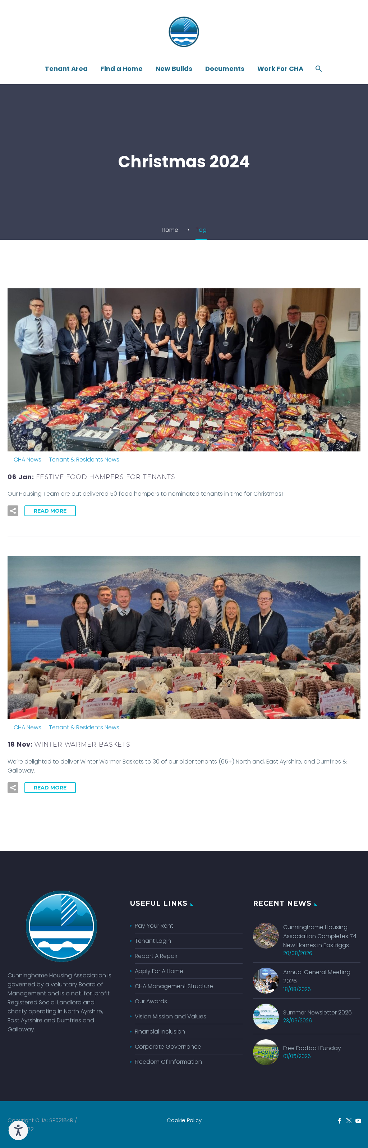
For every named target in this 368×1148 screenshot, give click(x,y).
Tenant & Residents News (84, 459)
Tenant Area (66, 68)
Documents (224, 68)
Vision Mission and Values (170, 1016)
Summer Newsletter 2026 (317, 1012)
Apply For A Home (159, 971)
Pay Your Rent (154, 926)
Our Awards (151, 1001)
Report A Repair (156, 956)
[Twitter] (349, 1121)
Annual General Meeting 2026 (316, 976)
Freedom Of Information (168, 1062)
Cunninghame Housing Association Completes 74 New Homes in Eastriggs (319, 936)
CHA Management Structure (174, 986)
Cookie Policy (184, 1120)
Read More (50, 511)
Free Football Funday (312, 1048)
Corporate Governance (168, 1047)
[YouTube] (358, 1121)
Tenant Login (153, 941)
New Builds (174, 68)
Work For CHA (280, 68)
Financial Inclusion (160, 1031)
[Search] (318, 68)
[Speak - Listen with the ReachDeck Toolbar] (18, 1130)
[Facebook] (339, 1121)
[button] (13, 510)
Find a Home (122, 68)
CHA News (27, 459)
